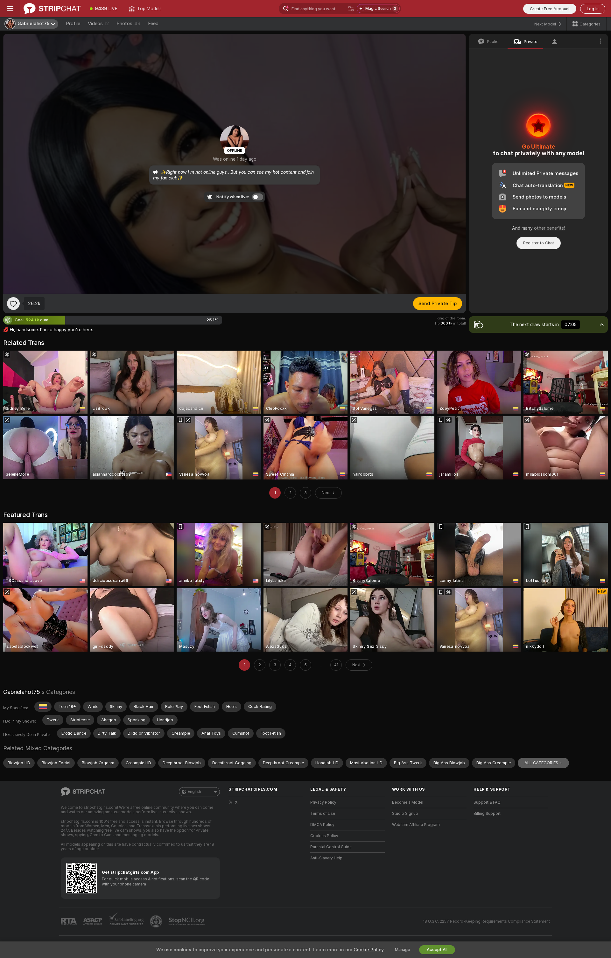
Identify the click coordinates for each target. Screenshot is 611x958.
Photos (128, 23)
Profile (73, 23)
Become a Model (407, 802)
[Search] (351, 8)
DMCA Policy (322, 824)
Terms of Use (322, 813)
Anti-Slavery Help (326, 858)
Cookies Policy (324, 836)
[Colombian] (43, 707)
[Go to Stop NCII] (187, 921)
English (194, 791)
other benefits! (549, 228)
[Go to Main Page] (52, 8)
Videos (98, 23)
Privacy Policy (323, 802)
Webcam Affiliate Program (416, 824)
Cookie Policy (368, 949)
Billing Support (487, 813)
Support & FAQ (487, 802)
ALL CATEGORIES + (543, 762)
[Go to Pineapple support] (156, 921)
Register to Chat (538, 243)
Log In (593, 8)
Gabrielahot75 (21, 692)
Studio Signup (405, 813)
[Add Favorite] (13, 303)
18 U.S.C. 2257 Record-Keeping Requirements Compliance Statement (486, 921)
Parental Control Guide (331, 847)
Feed (153, 23)
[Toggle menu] (10, 8)
